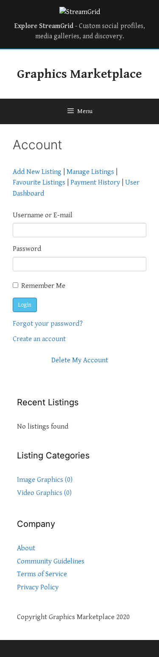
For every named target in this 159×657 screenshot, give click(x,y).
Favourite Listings (39, 182)
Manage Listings (90, 172)
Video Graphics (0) (44, 493)
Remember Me (43, 286)
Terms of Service (42, 574)
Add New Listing (37, 172)
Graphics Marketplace (79, 74)
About (26, 548)
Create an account (39, 339)
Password (27, 249)
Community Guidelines (50, 561)
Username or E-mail (43, 215)
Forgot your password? (48, 323)
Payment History (95, 182)
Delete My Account (79, 360)
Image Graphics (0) (45, 479)
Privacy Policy (38, 587)
